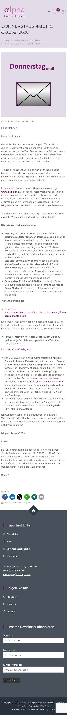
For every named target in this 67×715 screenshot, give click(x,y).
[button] (5, 497)
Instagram (12, 604)
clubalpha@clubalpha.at (16, 574)
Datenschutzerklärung (18, 548)
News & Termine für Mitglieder (27, 40)
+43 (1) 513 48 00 (13, 570)
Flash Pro (58, 702)
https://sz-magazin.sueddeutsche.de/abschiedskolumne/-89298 (35, 312)
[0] (55, 11)
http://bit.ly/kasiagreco (19, 349)
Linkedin (11, 611)
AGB (9, 541)
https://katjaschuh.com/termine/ (46, 381)
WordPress (44, 706)
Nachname (9, 650)
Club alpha (29, 121)
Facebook (12, 596)
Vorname (8, 635)
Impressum (12, 556)
